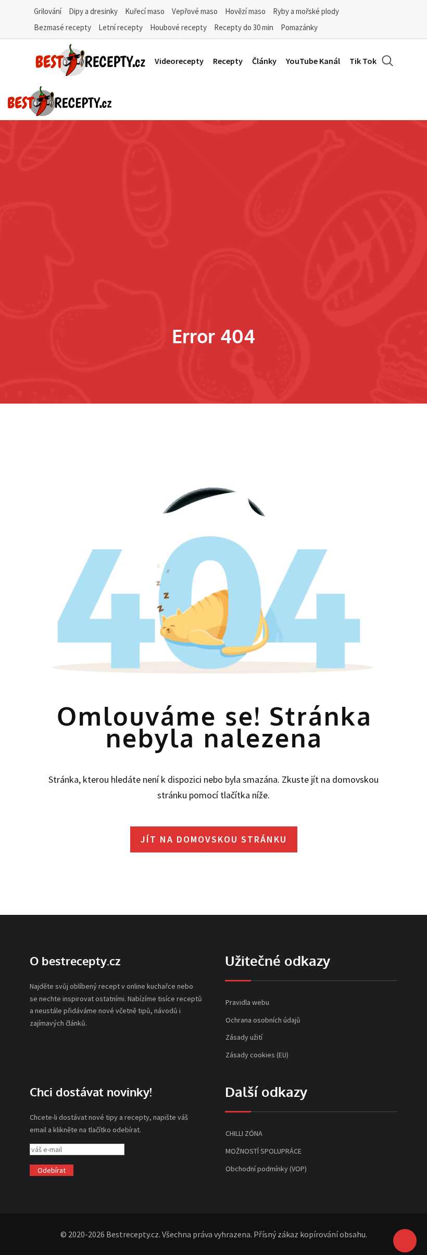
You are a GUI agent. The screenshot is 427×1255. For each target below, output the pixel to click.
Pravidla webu (247, 1002)
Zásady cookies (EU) (256, 1054)
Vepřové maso (195, 11)
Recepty (228, 61)
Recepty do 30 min (243, 27)
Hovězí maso (245, 11)
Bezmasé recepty (62, 27)
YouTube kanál (313, 61)
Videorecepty (179, 61)
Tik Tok (362, 61)
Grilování (47, 11)
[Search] (387, 61)
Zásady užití (243, 1037)
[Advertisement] (213, 245)
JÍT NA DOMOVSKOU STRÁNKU (214, 839)
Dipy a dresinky (93, 11)
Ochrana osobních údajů (262, 1020)
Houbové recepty (178, 27)
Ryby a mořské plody (306, 11)
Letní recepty (120, 27)
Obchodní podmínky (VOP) (266, 1168)
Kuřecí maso (145, 11)
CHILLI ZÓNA (243, 1133)
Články (264, 61)
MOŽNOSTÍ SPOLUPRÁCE (263, 1151)
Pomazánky (299, 27)
